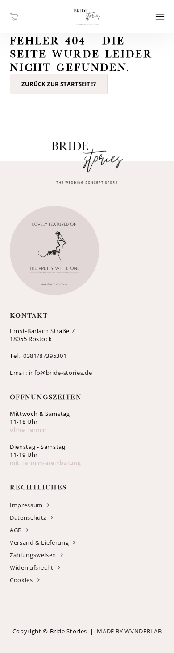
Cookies (21, 580)
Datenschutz (28, 517)
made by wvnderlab (129, 631)
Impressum (26, 505)
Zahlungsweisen (33, 555)
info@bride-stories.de (60, 373)
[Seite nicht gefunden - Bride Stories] (87, 28)
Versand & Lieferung (39, 542)
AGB (16, 530)
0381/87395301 (44, 356)
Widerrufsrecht (32, 567)
